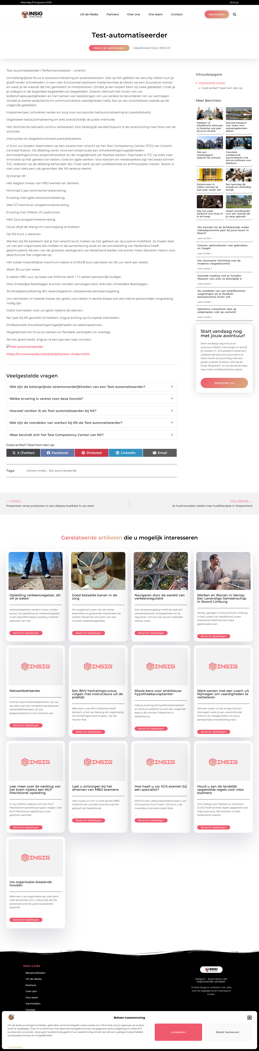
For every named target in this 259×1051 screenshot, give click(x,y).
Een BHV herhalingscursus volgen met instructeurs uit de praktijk (97, 694)
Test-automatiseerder (63, 470)
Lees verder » (204, 238)
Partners (113, 14)
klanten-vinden (36, 470)
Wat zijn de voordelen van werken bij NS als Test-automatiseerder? (91, 423)
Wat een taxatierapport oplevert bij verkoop (208, 155)
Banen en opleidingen (109, 48)
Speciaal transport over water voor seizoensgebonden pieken (236, 126)
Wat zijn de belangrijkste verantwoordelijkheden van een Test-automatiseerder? (91, 387)
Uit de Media (89, 14)
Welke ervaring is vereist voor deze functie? (91, 399)
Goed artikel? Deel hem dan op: (222, 88)
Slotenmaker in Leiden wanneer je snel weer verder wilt (209, 187)
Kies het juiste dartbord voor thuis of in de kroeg (210, 214)
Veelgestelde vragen (212, 82)
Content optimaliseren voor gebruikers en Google (222, 247)
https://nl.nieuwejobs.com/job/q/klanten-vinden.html (48, 354)
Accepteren (178, 1032)
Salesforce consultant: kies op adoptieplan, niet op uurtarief (216, 310)
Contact (177, 14)
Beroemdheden (36, 972)
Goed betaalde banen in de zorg (94, 596)
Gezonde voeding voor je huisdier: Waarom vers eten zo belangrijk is (219, 277)
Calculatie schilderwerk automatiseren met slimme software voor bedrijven (238, 158)
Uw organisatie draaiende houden (30, 883)
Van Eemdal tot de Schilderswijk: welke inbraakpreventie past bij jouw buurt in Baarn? (223, 230)
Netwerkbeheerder (24, 691)
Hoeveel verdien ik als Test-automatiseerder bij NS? (91, 411)
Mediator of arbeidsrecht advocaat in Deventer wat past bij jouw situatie (210, 126)
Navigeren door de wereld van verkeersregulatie (160, 596)
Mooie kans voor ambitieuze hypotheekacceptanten (158, 692)
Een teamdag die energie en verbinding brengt (238, 187)
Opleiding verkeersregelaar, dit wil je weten (34, 596)
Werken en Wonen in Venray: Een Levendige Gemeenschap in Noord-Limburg (221, 598)
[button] (249, 1018)
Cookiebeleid (15, 1047)
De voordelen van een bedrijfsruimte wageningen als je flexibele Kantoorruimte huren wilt (221, 293)
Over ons (133, 14)
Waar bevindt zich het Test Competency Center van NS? (91, 435)
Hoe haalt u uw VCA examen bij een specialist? (161, 787)
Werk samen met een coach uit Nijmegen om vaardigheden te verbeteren (223, 694)
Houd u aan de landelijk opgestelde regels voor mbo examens (220, 789)
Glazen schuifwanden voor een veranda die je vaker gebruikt (238, 214)
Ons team (155, 14)
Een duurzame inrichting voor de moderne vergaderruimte (219, 262)
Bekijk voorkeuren (227, 1032)
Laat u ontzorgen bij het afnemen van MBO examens (95, 787)
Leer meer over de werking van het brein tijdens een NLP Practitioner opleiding (35, 789)
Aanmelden (33, 1003)
